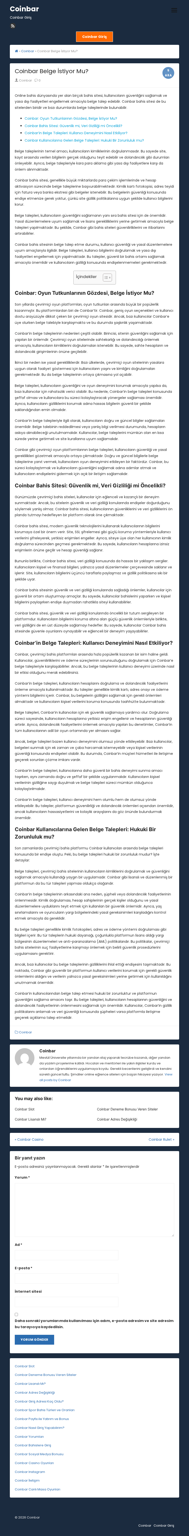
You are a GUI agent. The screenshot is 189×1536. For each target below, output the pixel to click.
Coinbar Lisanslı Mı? (30, 1119)
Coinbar (24, 9)
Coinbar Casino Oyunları (34, 1463)
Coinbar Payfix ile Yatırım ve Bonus (42, 1419)
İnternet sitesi (28, 1291)
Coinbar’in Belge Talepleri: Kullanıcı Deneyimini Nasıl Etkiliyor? (76, 133)
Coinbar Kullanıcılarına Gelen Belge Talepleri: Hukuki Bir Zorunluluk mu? (84, 140)
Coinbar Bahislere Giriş (33, 1445)
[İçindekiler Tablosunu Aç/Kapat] (105, 277)
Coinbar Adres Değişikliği (117, 1119)
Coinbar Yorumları (29, 1436)
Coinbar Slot (24, 1109)
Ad (18, 1244)
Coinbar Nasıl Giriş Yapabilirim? (39, 1427)
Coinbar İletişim (27, 1480)
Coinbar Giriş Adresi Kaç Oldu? (39, 1401)
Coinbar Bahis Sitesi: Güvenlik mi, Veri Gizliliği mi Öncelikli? (73, 125)
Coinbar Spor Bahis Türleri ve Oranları (45, 1410)
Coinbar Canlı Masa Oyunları (37, 1489)
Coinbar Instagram (30, 1472)
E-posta (23, 1268)
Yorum (22, 1177)
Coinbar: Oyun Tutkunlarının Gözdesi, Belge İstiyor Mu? (71, 118)
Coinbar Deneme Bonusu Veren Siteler (127, 1109)
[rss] (13, 26)
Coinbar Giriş (164, 1525)
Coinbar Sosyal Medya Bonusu (39, 1454)
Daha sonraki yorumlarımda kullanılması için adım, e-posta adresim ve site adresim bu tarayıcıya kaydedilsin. (94, 1323)
